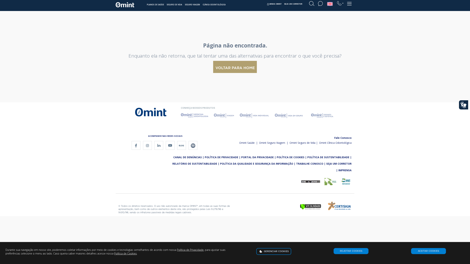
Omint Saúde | (248, 142)
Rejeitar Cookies (351, 251)
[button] (340, 3)
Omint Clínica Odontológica (335, 142)
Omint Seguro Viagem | (273, 142)
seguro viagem (192, 4)
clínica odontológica (214, 4)
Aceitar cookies (428, 251)
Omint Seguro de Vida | (303, 142)
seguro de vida (174, 4)
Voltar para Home (235, 68)
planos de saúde (155, 4)
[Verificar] (310, 206)
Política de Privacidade (190, 250)
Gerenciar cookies (276, 251)
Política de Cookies (125, 253)
